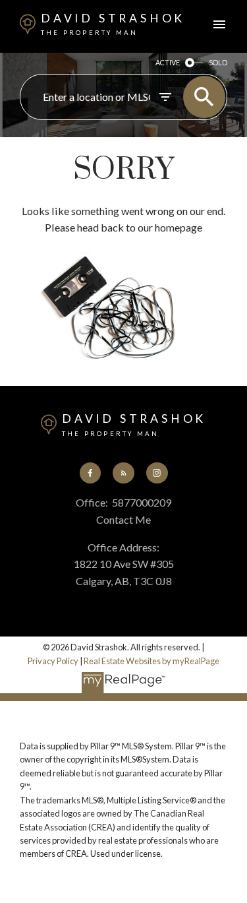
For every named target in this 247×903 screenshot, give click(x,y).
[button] (90, 472)
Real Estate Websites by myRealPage (151, 661)
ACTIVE (167, 62)
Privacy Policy (53, 661)
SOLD (218, 62)
